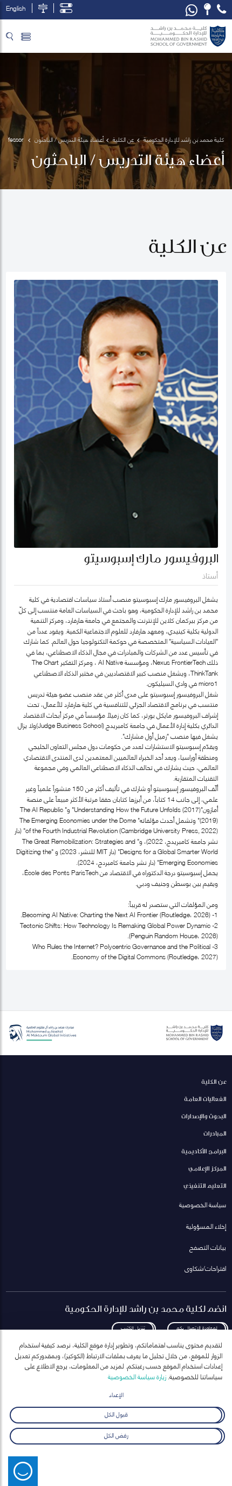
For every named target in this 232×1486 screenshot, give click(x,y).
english (15, 8)
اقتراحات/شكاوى (205, 1268)
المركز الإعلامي (207, 1168)
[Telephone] (221, 9)
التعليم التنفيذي (204, 1185)
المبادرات (214, 1133)
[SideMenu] (26, 36)
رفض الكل (116, 1434)
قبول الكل (116, 1413)
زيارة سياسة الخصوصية (137, 1376)
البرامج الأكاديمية (203, 1150)
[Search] (9, 36)
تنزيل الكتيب (133, 1327)
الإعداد (116, 1394)
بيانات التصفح (207, 1247)
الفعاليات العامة (205, 1098)
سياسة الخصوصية (202, 1204)
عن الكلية (213, 1081)
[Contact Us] (207, 9)
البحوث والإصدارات (203, 1115)
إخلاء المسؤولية (206, 1226)
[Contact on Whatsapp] (191, 9)
